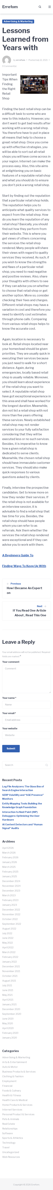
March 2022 (8, 952)
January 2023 (9, 905)
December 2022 (11, 909)
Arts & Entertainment (14, 1062)
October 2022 (10, 919)
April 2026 (8, 848)
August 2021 (9, 980)
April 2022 (8, 947)
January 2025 (9, 876)
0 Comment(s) (9, 66)
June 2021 (7, 990)
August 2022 (9, 928)
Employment (9, 1081)
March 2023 (9, 895)
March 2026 (9, 852)
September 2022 (11, 924)
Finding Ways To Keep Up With (24, 566)
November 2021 (11, 971)
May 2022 (7, 942)
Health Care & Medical (14, 1100)
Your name (9, 698)
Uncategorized (10, 1152)
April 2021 (7, 999)
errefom (20, 60)
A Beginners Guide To (17, 555)
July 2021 (7, 985)
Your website (9, 728)
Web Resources (11, 1157)
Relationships (10, 1128)
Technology (8, 1142)
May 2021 (7, 995)
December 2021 (11, 966)
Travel (5, 1147)
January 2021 (9, 1004)
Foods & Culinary (11, 1090)
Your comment (10, 662)
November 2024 (11, 886)
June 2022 (7, 938)
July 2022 (7, 933)
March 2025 (9, 867)
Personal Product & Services (18, 1114)
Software (7, 1133)
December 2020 (11, 1009)
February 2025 (10, 871)
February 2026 (10, 857)
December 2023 (11, 890)
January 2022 (9, 961)
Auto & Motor (10, 1067)
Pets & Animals (10, 1119)
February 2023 (10, 900)
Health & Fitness (11, 1095)
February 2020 (10, 1033)
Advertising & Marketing (18, 21)
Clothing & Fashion (13, 1076)
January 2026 (9, 862)
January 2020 (9, 1037)
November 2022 (11, 914)
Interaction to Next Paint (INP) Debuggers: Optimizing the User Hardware (21, 816)
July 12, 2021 (42, 60)
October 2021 (10, 976)
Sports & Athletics (12, 1138)
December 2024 (11, 881)
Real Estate (8, 1123)
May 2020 (7, 1023)
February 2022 (10, 957)
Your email (9, 713)
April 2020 (8, 1028)
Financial (7, 1086)
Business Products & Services (19, 1071)
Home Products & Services (17, 1105)
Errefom (10, 6)
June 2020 (8, 1018)
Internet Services (12, 1109)
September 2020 (11, 1014)
